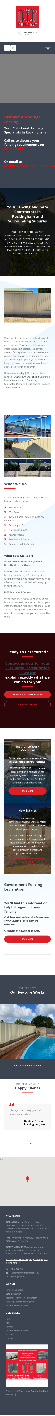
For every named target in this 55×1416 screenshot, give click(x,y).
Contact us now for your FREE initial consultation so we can (27, 668)
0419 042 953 (30, 32)
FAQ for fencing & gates (17, 1305)
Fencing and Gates (14, 1290)
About (8, 1322)
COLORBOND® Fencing (26, 376)
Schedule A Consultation (27, 694)
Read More (27, 791)
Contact (9, 1338)
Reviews (9, 1334)
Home (8, 1318)
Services (9, 1326)
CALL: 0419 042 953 (27, 704)
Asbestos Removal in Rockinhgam (21, 1297)
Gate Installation (13, 1293)
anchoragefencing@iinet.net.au (24, 1272)
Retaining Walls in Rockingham (20, 1301)
